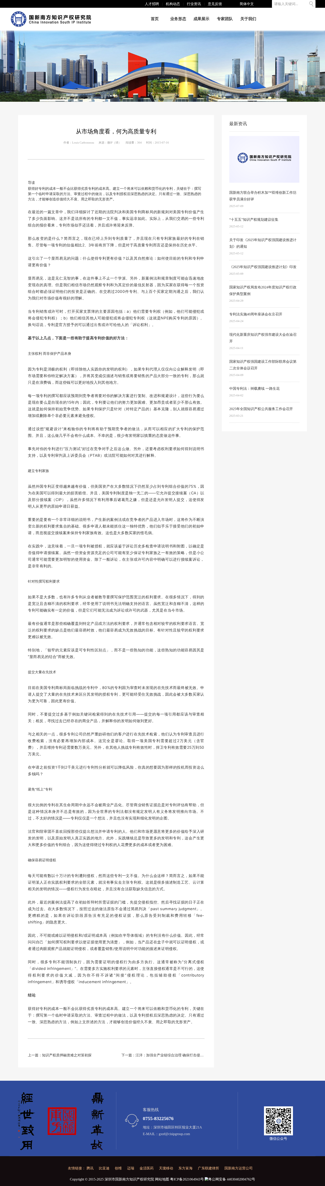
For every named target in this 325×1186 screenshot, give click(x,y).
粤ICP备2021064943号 (187, 1179)
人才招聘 (152, 4)
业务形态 (178, 19)
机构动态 (173, 4)
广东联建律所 (208, 1168)
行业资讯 (194, 4)
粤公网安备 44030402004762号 (231, 1179)
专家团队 (225, 19)
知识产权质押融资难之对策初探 (67, 1055)
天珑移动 (166, 1168)
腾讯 (90, 1168)
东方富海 (185, 1168)
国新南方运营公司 (238, 1168)
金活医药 (147, 1168)
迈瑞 (130, 1168)
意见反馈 (215, 4)
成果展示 (201, 19)
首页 (155, 19)
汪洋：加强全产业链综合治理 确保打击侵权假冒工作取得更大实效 (187, 1055)
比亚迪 (104, 1168)
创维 (118, 1168)
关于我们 (248, 19)
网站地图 (162, 1179)
